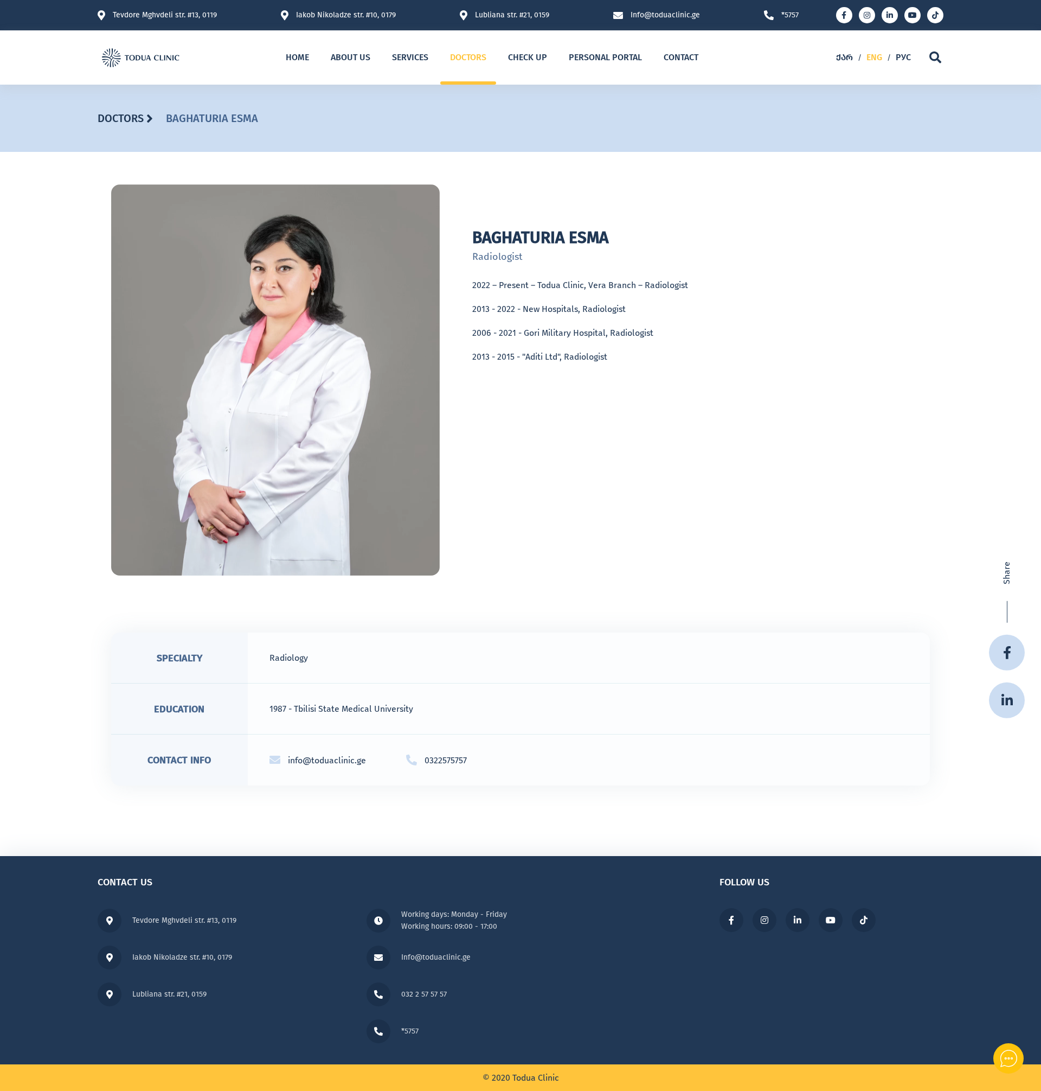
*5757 (790, 15)
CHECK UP (527, 57)
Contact (681, 57)
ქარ (844, 57)
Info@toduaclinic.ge (665, 15)
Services (410, 57)
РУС (903, 57)
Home (297, 57)
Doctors (468, 57)
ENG (874, 57)
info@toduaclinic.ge (327, 760)
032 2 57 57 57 (424, 994)
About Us (350, 57)
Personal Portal (605, 57)
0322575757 (446, 760)
